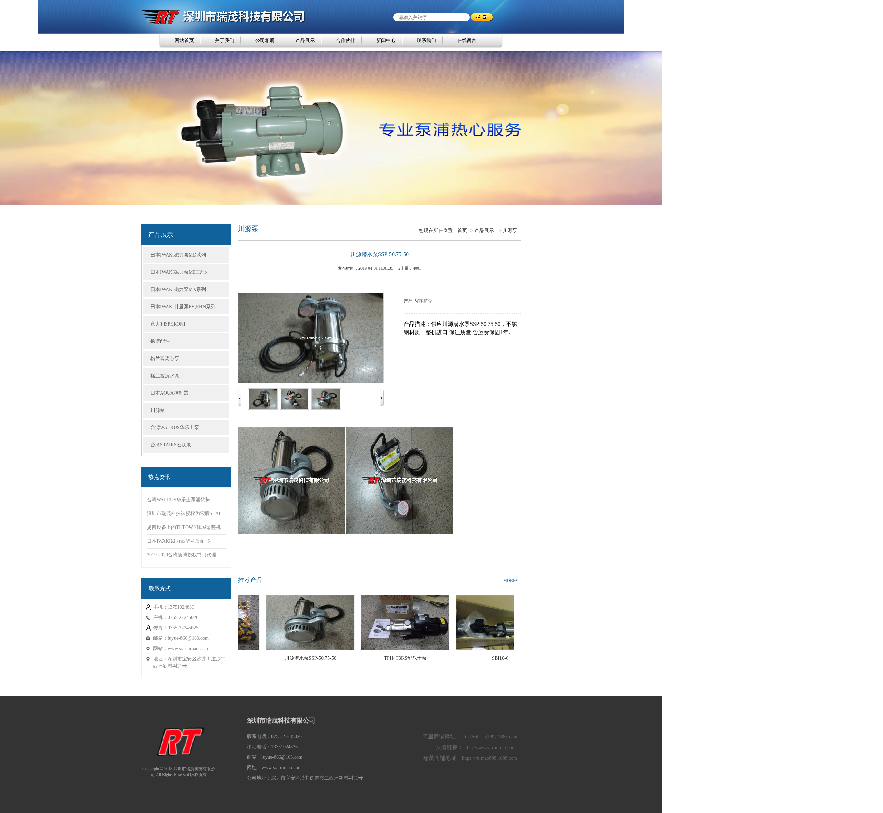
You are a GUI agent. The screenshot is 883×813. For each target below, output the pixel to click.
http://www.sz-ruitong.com (489, 747)
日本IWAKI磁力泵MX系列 (178, 289)
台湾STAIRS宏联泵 (170, 444)
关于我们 (224, 40)
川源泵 (157, 410)
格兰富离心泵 (164, 358)
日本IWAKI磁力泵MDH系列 (179, 272)
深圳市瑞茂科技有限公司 (281, 720)
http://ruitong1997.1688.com (489, 736)
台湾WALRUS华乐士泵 (174, 427)
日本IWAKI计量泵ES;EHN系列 (183, 306)
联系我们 (426, 40)
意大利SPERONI (167, 324)
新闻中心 (386, 40)
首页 (462, 230)
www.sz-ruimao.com (188, 648)
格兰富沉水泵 (164, 375)
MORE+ (510, 580)
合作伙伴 (345, 40)
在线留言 (466, 40)
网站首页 (184, 40)
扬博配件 (160, 341)
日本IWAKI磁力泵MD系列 (178, 255)
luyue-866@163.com (188, 638)
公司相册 (265, 40)
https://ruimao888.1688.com (489, 758)
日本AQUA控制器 (169, 393)
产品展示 (305, 40)
